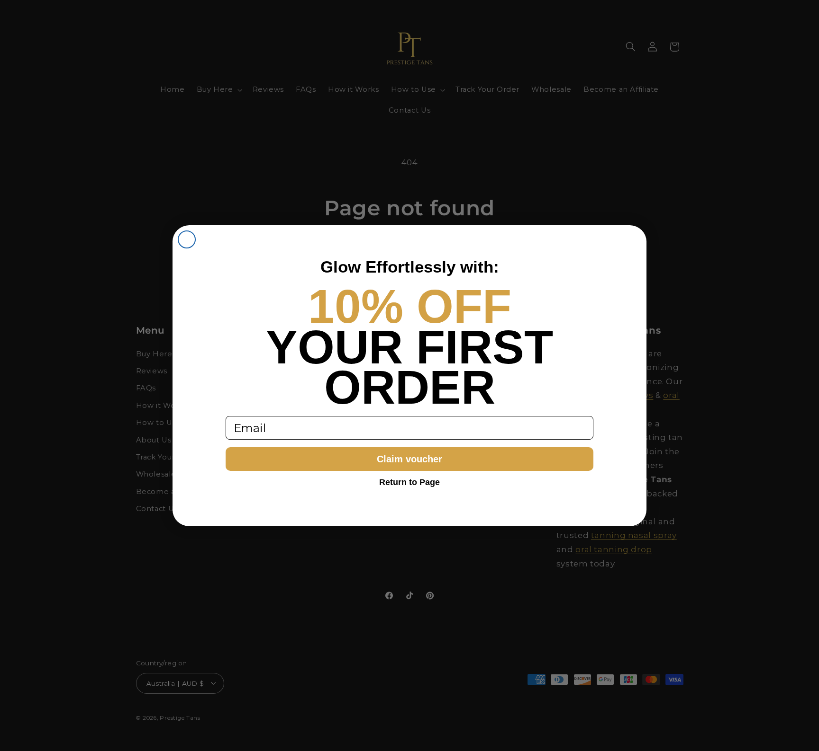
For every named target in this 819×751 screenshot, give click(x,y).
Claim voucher (409, 459)
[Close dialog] (186, 239)
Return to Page (409, 482)
